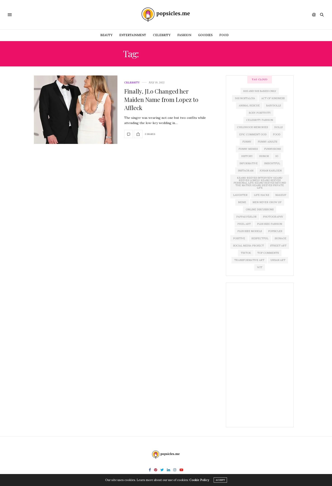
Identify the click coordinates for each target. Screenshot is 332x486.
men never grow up (267, 202)
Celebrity (162, 35)
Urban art (278, 260)
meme (242, 202)
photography (273, 216)
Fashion (184, 35)
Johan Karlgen (271, 170)
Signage (280, 238)
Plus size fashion (269, 223)
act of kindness (273, 98)
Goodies (205, 35)
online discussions (260, 209)
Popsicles (275, 231)
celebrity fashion (259, 120)
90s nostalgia (245, 98)
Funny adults (267, 141)
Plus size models (249, 231)
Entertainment (132, 35)
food (276, 134)
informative (248, 163)
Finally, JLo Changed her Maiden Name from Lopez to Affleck (161, 99)
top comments (268, 252)
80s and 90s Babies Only (259, 91)
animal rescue (249, 105)
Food (224, 35)
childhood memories (252, 127)
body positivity (260, 112)
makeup (280, 195)
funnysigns (272, 148)
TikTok (246, 252)
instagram (245, 170)
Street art (278, 245)
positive (239, 238)
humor (264, 156)
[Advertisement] (259, 355)
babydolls (273, 105)
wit (259, 267)
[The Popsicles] (166, 15)
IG (276, 156)
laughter (240, 195)
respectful (259, 238)
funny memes (248, 148)
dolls (278, 127)
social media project (248, 245)
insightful (272, 163)
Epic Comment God (253, 134)
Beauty (106, 35)
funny (246, 141)
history (247, 156)
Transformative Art (249, 260)
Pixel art (244, 223)
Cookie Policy (199, 480)
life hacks (261, 195)
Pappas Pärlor (246, 216)
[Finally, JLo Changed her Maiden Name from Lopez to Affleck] (75, 109)
